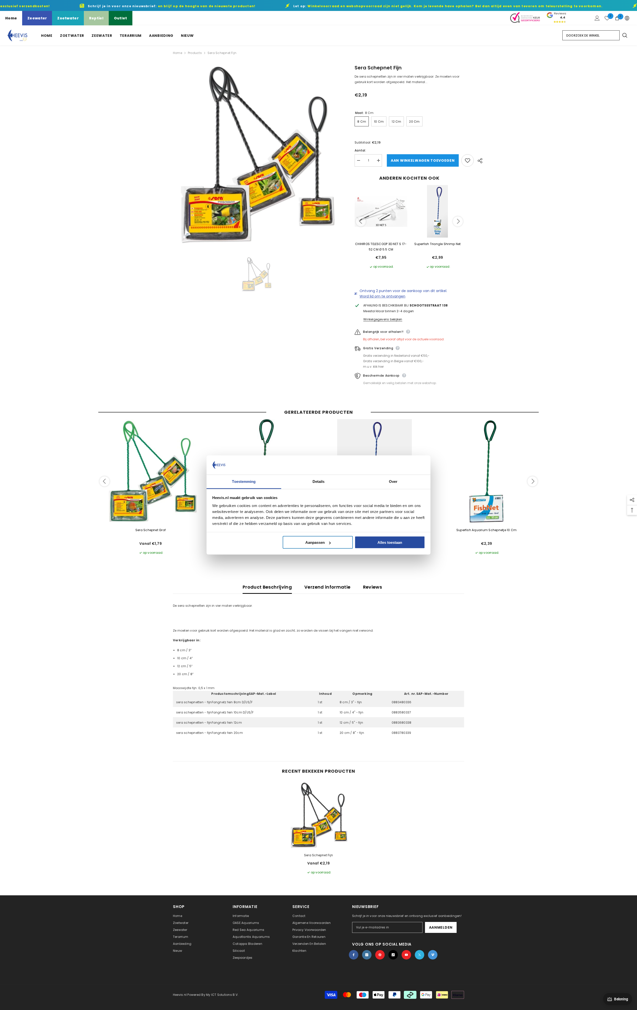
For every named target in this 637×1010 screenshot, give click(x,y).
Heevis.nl (180, 995)
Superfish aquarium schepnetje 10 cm (486, 530)
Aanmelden (441, 927)
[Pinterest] (380, 955)
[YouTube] (406, 955)
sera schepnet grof (150, 530)
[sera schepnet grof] (150, 471)
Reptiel (96, 18)
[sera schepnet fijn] (318, 815)
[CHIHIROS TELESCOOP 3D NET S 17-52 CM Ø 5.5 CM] (381, 211)
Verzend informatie (327, 587)
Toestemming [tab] (244, 481)
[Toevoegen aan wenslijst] (467, 160)
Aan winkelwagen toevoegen (422, 160)
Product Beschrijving (267, 587)
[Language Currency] (627, 18)
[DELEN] (478, 161)
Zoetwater (68, 18)
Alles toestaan (389, 542)
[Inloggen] (597, 18)
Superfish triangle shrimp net (437, 244)
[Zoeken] (625, 35)
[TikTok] (393, 955)
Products (195, 53)
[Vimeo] (432, 955)
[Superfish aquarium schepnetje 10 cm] (486, 471)
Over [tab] (393, 481)
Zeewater (37, 18)
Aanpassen (315, 542)
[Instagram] (367, 955)
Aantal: (360, 150)
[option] (256, 154)
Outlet (120, 18)
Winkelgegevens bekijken (382, 319)
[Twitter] (419, 955)
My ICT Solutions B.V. (222, 995)
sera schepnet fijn (318, 855)
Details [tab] (319, 481)
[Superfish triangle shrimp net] (437, 211)
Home (11, 18)
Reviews (372, 587)
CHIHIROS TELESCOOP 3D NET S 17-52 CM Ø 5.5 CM (381, 247)
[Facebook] (353, 955)
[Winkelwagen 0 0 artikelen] (617, 18)
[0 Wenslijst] (607, 18)
